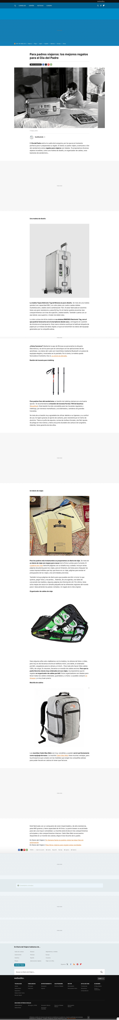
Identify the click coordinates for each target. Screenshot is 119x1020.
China (64, 43)
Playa (35, 43)
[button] (39, 137)
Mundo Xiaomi (18, 995)
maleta (49, 849)
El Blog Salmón (98, 986)
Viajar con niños (50, 961)
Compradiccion (84, 990)
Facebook (101, 6)
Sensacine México (45, 1005)
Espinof (43, 988)
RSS (74, 964)
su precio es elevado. (59, 356)
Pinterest (77, 964)
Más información (71, 1018)
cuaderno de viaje (36, 565)
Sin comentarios (36, 64)
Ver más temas (19, 965)
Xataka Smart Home (20, 993)
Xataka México (18, 1005)
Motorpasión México (71, 1006)
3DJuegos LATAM (32, 1005)
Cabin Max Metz (62, 755)
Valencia (52, 43)
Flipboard (104, 6)
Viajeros (30, 43)
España (31, 5)
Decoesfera (84, 988)
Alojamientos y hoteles (51, 951)
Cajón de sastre (40, 849)
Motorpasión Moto (72, 988)
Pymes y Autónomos (97, 989)
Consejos (22, 5)
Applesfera (17, 990)
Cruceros (48, 957)
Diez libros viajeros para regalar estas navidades (63, 845)
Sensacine (43, 986)
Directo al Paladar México (58, 1006)
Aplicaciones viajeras (35, 961)
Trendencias (84, 986)
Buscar (101, 972)
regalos (67, 849)
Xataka (16, 986)
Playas (16, 961)
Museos (32, 951)
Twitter (98, 6)
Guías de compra (19, 951)
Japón (40, 43)
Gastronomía (18, 954)
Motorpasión (71, 986)
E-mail (51, 65)
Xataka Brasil (18, 1007)
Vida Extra (30, 988)
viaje (61, 849)
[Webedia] (101, 1)
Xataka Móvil (18, 988)
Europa (49, 5)
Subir (100, 978)
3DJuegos (30, 986)
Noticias (40, 5)
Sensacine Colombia (43, 1008)
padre (55, 849)
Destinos (17, 957)
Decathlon (34, 406)
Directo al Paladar (58, 986)
